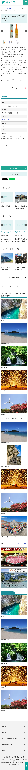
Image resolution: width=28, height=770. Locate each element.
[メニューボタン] (25, 2)
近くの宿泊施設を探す (14, 277)
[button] (26, 31)
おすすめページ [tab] (7, 593)
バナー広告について (22, 543)
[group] (7, 200)
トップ (2, 8)
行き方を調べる (14, 174)
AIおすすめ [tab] (20, 593)
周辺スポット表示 (14, 168)
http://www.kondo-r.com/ (9, 120)
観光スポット (10, 8)
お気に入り (17, 88)
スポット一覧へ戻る (14, 286)
